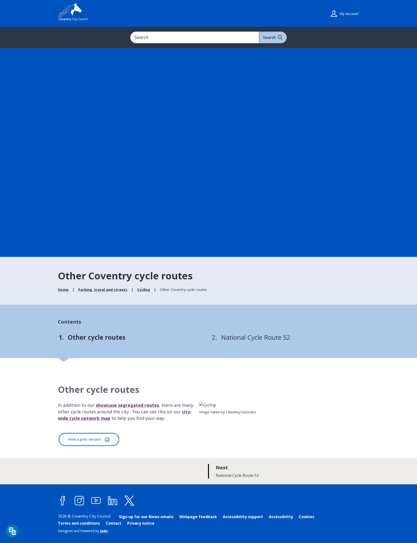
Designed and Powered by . (83, 531)
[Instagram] (79, 501)
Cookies (306, 516)
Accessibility (281, 516)
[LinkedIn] (112, 501)
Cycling (143, 289)
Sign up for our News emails (146, 516)
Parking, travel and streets (102, 289)
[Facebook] (63, 501)
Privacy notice (140, 523)
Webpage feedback (198, 516)
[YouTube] (96, 501)
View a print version (85, 439)
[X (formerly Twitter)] (129, 501)
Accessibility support (243, 516)
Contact (113, 523)
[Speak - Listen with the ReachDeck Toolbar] (12, 531)
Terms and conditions (79, 523)
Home (63, 289)
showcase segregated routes (127, 405)
